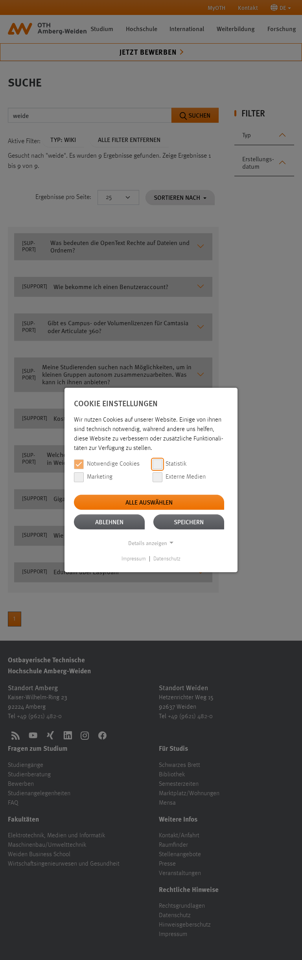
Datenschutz (166, 559)
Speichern (189, 521)
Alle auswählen (149, 502)
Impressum (134, 559)
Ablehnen (109, 521)
